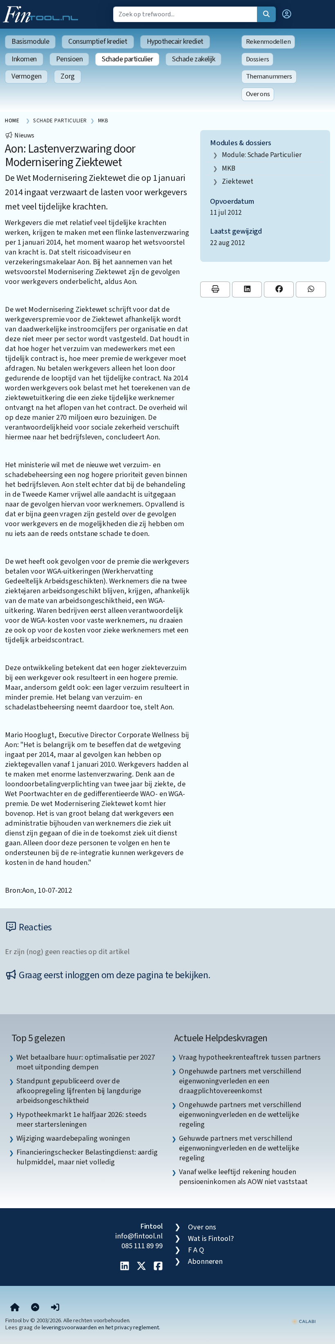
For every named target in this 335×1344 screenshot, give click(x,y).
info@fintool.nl (139, 1236)
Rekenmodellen (268, 42)
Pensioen (69, 59)
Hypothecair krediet (175, 41)
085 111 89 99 (142, 1245)
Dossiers (257, 59)
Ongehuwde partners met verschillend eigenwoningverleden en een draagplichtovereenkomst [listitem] (240, 1081)
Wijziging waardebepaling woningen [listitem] (73, 1138)
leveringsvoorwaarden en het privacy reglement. (101, 1327)
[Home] (15, 1308)
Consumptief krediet (97, 41)
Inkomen (24, 59)
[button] (287, 14)
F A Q (196, 1250)
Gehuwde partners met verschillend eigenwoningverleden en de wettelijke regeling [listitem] (239, 1148)
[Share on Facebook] (279, 289)
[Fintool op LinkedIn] (124, 1267)
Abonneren (205, 1261)
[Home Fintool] (42, 13)
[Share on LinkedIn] (247, 289)
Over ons (258, 94)
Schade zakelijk (193, 59)
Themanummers (269, 76)
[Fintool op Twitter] (141, 1267)
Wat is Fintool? (211, 1238)
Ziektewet (237, 181)
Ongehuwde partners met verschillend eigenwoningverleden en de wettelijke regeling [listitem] (240, 1114)
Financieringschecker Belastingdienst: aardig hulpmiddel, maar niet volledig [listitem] (87, 1157)
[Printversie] (215, 289)
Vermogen (26, 76)
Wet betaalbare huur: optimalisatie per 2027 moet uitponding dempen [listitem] (85, 1062)
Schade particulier (127, 59)
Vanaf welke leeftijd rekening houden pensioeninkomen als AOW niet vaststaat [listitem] (243, 1176)
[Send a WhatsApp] (311, 289)
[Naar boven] (35, 1308)
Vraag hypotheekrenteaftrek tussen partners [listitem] (250, 1057)
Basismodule (30, 41)
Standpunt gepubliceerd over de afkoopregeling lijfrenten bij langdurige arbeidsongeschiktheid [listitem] (78, 1091)
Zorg (67, 76)
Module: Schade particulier (262, 155)
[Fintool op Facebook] (158, 1267)
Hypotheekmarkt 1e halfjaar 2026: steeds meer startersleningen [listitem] (81, 1119)
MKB (228, 168)
